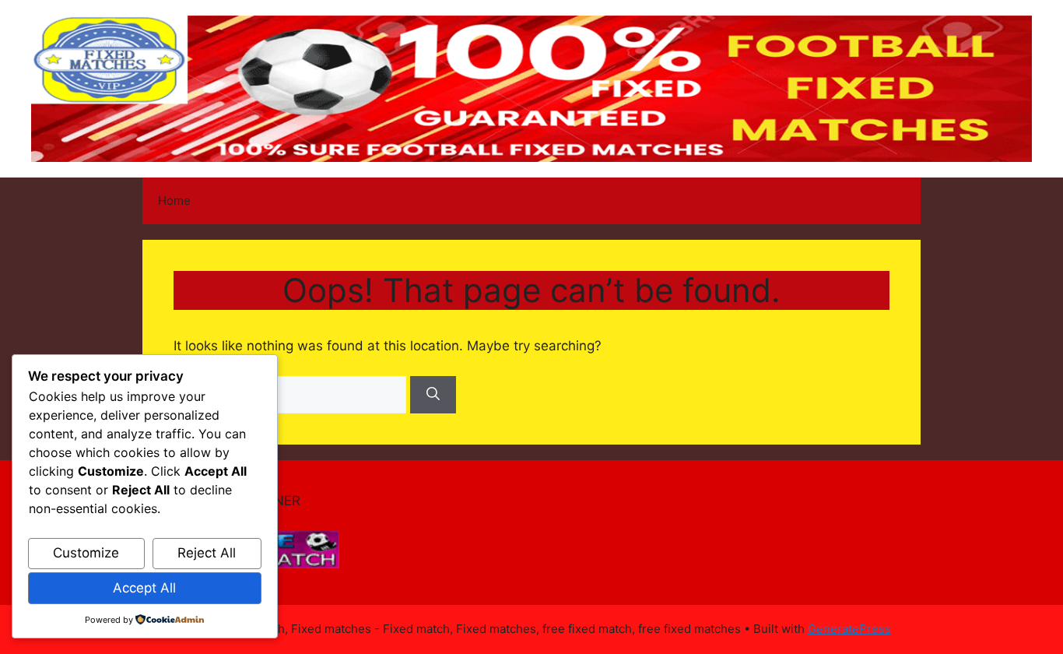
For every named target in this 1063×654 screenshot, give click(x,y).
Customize (86, 553)
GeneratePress (849, 628)
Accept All (144, 588)
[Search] (433, 394)
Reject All (206, 553)
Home (174, 200)
